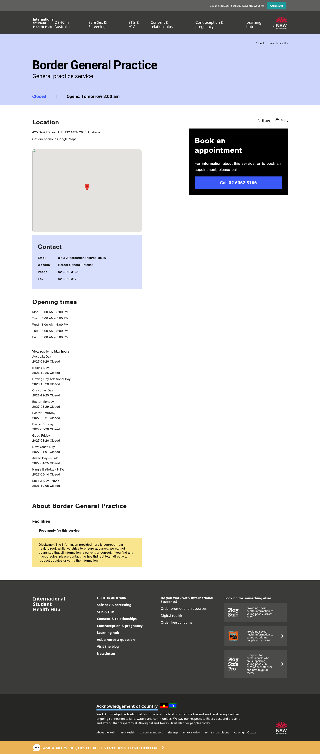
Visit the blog (108, 646)
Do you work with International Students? (187, 599)
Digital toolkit (171, 615)
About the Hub (105, 732)
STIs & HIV (134, 24)
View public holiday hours (50, 351)
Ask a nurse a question (116, 639)
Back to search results (273, 43)
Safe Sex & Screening (98, 24)
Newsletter (106, 653)
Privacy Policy (191, 732)
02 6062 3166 (68, 272)
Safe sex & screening (114, 605)
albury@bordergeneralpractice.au (82, 258)
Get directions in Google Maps (54, 139)
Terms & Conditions (217, 732)
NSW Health (127, 732)
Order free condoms (176, 622)
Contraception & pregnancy (209, 24)
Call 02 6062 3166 (238, 182)
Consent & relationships (162, 24)
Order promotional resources (184, 608)
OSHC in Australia (62, 24)
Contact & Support (151, 732)
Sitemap (173, 732)
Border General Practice (76, 265)
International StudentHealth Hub (43, 23)
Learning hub (253, 24)
